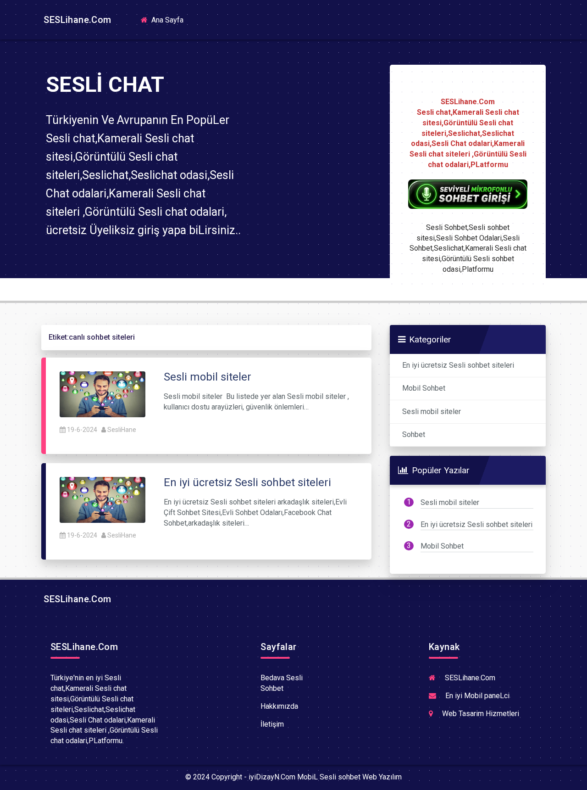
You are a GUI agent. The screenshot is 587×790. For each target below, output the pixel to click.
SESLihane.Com (76, 19)
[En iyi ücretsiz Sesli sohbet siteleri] (102, 499)
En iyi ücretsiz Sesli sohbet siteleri (458, 365)
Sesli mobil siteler (431, 411)
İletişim (272, 724)
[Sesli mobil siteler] (102, 393)
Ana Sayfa (170, 19)
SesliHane (121, 429)
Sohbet (413, 434)
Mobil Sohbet (423, 388)
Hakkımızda (279, 706)
